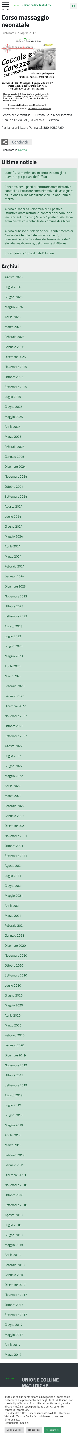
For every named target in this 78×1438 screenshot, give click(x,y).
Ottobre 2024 (14, 486)
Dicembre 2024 (15, 466)
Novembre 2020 (16, 955)
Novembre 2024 (16, 476)
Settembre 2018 (16, 1205)
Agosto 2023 (13, 626)
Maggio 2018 (14, 1245)
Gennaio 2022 (14, 815)
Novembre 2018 (16, 1185)
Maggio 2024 (14, 536)
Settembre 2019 (16, 1085)
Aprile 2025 (12, 426)
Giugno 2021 (13, 885)
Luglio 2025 (13, 396)
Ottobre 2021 (14, 845)
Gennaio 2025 (14, 456)
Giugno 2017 (13, 1324)
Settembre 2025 (16, 386)
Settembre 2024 (16, 496)
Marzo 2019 (13, 1145)
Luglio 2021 (13, 875)
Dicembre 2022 (15, 706)
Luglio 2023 (13, 636)
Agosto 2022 (13, 746)
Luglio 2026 (13, 287)
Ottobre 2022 (14, 726)
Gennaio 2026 (14, 347)
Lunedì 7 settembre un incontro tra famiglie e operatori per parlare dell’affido (36, 174)
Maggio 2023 (14, 656)
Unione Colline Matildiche (37, 5)
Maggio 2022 (14, 776)
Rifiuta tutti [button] (34, 1429)
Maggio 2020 (14, 1005)
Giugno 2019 (13, 1115)
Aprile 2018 (12, 1254)
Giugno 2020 (13, 995)
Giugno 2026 (13, 297)
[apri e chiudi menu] (5, 4)
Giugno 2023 (13, 646)
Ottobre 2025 (14, 377)
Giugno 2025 (13, 406)
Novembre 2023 (16, 596)
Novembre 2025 (16, 366)
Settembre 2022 (16, 736)
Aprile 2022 (12, 786)
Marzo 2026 (13, 327)
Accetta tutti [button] (52, 1429)
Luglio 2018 (13, 1225)
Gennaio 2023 (14, 696)
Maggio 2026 (14, 307)
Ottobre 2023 (14, 606)
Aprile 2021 (12, 905)
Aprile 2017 (12, 1344)
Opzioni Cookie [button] (14, 1429)
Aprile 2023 (12, 666)
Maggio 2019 (14, 1125)
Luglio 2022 (13, 756)
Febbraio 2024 (14, 566)
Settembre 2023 (16, 616)
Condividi (20, 142)
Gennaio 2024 (14, 576)
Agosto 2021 (13, 865)
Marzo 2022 (13, 795)
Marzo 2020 (13, 1025)
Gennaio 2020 (14, 1045)
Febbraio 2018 (14, 1265)
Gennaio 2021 (14, 935)
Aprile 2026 (12, 317)
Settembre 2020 (16, 975)
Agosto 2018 (13, 1215)
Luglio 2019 (13, 1105)
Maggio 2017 (14, 1334)
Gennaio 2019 (14, 1165)
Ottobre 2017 (14, 1304)
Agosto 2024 (13, 506)
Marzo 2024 (13, 556)
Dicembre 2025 (15, 356)
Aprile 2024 (12, 546)
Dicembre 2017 (15, 1284)
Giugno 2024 (13, 526)
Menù (5, 9)
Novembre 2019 (16, 1065)
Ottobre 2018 (14, 1195)
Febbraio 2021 (14, 925)
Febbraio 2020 (14, 1035)
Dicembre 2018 (15, 1175)
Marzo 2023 (13, 676)
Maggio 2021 (14, 895)
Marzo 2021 (13, 915)
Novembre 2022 (16, 716)
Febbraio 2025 (14, 446)
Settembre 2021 (16, 855)
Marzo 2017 (13, 1354)
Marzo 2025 (13, 436)
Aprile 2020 (12, 1015)
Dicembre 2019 (15, 1055)
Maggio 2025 (14, 416)
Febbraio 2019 (14, 1155)
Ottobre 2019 (14, 1075)
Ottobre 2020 (14, 965)
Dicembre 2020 (15, 945)
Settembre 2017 (16, 1314)
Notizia (22, 150)
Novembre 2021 (16, 836)
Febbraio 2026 (14, 336)
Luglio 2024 (13, 516)
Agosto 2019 (13, 1095)
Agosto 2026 (13, 277)
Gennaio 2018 (14, 1274)
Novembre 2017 (16, 1294)
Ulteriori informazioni (16, 1422)
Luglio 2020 (13, 985)
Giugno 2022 (13, 766)
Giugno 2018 (13, 1235)
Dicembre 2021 (15, 825)
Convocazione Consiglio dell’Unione (29, 253)
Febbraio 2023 (14, 686)
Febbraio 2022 (14, 806)
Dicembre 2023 (15, 586)
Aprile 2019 (12, 1135)
